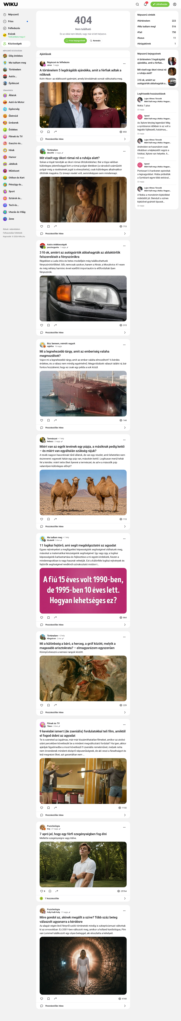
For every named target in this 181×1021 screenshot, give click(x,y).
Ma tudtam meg (54, 537)
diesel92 (50, 153)
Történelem (52, 150)
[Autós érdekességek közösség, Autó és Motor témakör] (42, 246)
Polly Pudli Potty (53, 912)
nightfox (50, 346)
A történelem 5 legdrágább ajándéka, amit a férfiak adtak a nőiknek (80, 72)
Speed (146, 116)
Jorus (49, 65)
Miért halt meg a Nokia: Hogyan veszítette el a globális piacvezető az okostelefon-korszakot (159, 101)
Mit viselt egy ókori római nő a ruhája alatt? (70, 158)
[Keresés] (137, 4)
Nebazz (50, 441)
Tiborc (49, 726)
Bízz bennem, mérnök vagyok (61, 343)
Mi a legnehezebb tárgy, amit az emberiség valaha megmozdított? (74, 354)
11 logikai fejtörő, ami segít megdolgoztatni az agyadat (78, 545)
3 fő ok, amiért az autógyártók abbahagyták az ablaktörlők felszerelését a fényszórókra (80, 255)
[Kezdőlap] (10, 4)
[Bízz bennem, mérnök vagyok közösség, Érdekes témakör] (42, 345)
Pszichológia (53, 826)
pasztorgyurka (53, 247)
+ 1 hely (61, 438)
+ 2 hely (62, 636)
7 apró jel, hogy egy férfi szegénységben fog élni (73, 834)
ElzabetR (50, 540)
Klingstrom (51, 638)
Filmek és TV (53, 723)
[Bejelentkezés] (175, 4)
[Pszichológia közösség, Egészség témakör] (42, 827)
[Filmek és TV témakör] (42, 725)
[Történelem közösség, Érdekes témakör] (42, 151)
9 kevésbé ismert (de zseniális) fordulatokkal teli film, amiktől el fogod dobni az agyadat (83, 733)
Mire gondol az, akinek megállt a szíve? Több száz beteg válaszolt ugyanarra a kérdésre (78, 919)
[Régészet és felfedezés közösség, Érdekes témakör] (42, 64)
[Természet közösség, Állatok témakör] (42, 440)
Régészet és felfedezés (58, 62)
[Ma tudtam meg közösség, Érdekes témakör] (42, 539)
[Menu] (124, 63)
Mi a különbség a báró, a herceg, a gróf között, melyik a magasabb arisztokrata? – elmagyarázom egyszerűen (78, 646)
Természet (52, 438)
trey (48, 829)
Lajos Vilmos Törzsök (153, 99)
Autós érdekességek (57, 244)
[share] (55, 132)
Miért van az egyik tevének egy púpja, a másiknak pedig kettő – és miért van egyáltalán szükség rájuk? (82, 449)
